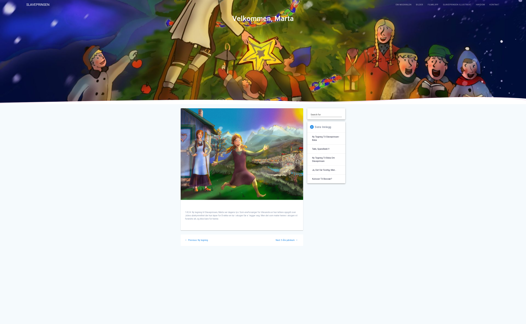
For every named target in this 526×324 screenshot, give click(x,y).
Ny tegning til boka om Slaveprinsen (323, 159)
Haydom (480, 5)
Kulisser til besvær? (322, 179)
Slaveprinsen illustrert (457, 5)
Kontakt (494, 5)
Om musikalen (403, 5)
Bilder (419, 5)
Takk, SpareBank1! (321, 149)
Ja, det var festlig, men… (324, 170)
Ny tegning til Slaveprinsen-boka (325, 138)
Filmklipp (433, 5)
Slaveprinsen (37, 4)
